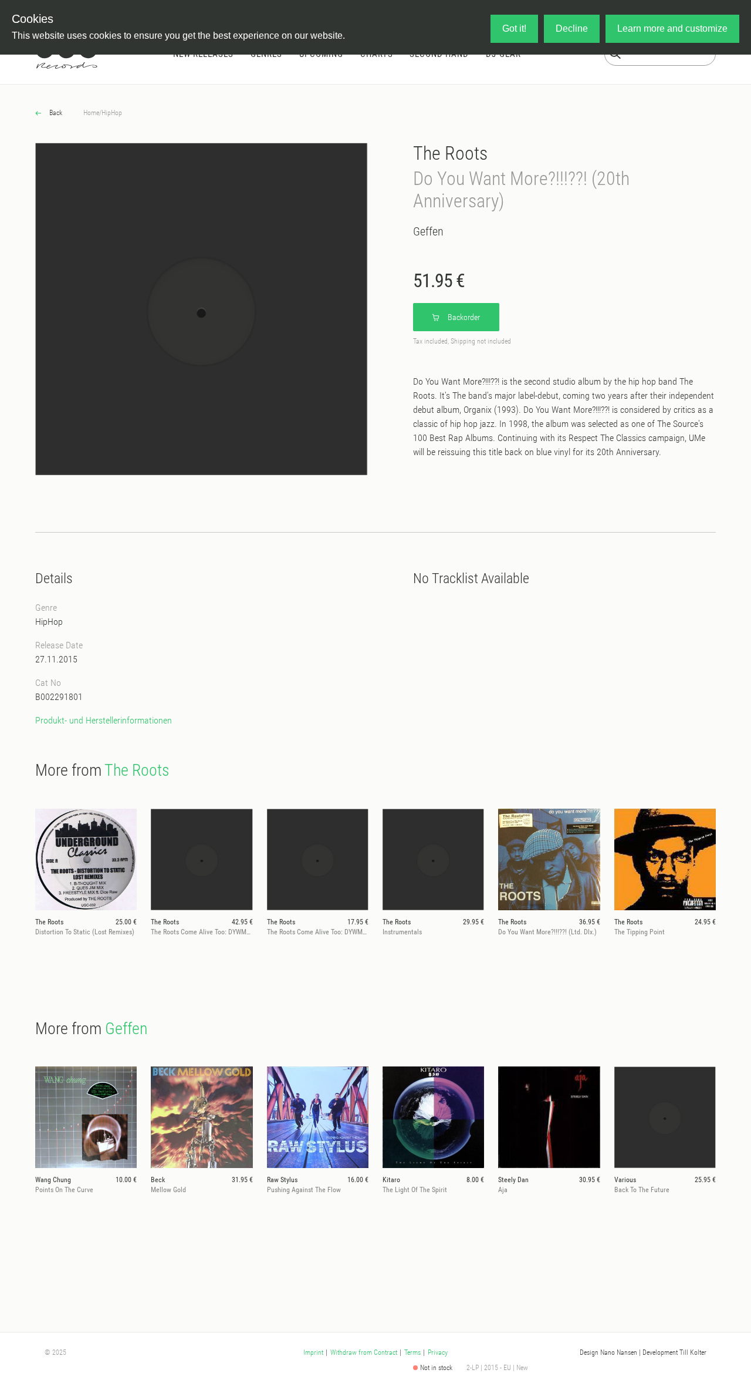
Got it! (514, 28)
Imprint (313, 1352)
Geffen (428, 231)
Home (91, 113)
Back (55, 113)
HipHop (112, 113)
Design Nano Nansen (608, 1352)
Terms (412, 1352)
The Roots (450, 153)
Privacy (438, 1352)
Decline (572, 28)
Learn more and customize (672, 28)
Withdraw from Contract (363, 1352)
